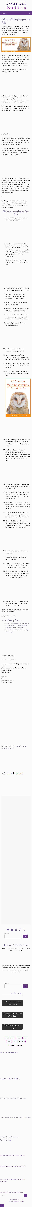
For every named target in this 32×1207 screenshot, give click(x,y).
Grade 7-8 (22, 1041)
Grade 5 (9, 1041)
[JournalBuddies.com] (16, 5)
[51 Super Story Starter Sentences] (16, 1135)
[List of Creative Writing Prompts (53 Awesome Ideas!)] (16, 1116)
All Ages (19, 1045)
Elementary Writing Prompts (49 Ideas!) (11, 1192)
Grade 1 (6, 1038)
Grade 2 (12, 1038)
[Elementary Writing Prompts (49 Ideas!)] (7, 1187)
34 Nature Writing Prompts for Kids (16, 625)
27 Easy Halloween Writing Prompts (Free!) (12, 1166)
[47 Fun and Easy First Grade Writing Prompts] (16, 1096)
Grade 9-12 (12, 1045)
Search (6, 933)
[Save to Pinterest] (8, 773)
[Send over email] (18, 773)
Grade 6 (15, 1041)
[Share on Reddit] (21, 773)
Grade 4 (25, 1038)
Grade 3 (19, 1038)
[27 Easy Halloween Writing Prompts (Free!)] (7, 1161)
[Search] (25, 936)
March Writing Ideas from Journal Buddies (12, 1155)
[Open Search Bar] (30, 13)
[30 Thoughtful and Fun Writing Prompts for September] (10, 1173)
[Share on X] (14, 773)
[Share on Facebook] (11, 773)
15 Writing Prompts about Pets (15, 628)
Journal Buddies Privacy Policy (16, 1201)
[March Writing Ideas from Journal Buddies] (10, 1149)
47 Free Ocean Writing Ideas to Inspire (17, 623)
